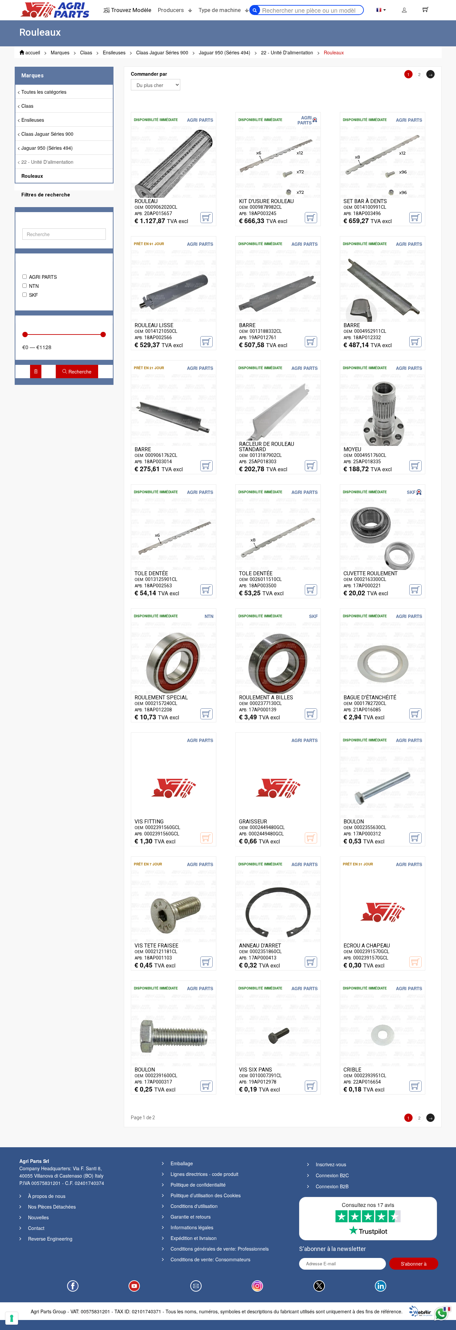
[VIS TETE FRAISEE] (173, 911)
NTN (34, 285)
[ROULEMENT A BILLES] (278, 663)
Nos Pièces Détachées (52, 1206)
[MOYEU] (382, 415)
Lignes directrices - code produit (204, 1174)
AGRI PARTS (43, 276)
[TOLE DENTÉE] (173, 539)
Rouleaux (32, 175)
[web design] (420, 1310)
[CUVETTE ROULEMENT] (382, 539)
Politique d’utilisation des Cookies (206, 1195)
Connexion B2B (332, 1186)
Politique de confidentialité (198, 1184)
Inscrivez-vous (331, 1164)
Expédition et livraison (194, 1238)
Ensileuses (32, 119)
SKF (33, 294)
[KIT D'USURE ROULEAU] (278, 167)
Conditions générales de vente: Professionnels (220, 1248)
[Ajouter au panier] (206, 217)
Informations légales (192, 1227)
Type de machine (220, 10)
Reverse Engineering (50, 1238)
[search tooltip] (254, 10)
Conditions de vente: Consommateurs (210, 1259)
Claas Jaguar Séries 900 (47, 133)
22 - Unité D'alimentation (47, 161)
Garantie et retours (191, 1216)
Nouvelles (38, 1217)
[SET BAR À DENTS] (382, 167)
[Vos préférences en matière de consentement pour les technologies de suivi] (11, 1318)
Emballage (182, 1163)
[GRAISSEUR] (278, 787)
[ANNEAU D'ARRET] (278, 911)
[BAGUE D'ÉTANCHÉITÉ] (382, 663)
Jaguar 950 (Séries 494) (47, 147)
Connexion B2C (332, 1175)
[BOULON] (382, 787)
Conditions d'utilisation (194, 1206)
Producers (171, 10)
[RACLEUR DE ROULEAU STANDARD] (278, 415)
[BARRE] (278, 291)
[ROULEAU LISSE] (173, 291)
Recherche (79, 371)
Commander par (149, 73)
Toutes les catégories (43, 91)
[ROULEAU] (173, 167)
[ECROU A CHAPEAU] (382, 911)
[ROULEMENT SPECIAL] (173, 663)
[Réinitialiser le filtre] (35, 371)
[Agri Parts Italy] (55, 9)
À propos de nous (46, 1196)
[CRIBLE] (382, 1036)
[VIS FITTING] (173, 787)
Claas (27, 105)
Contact (36, 1228)
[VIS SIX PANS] (278, 1036)
